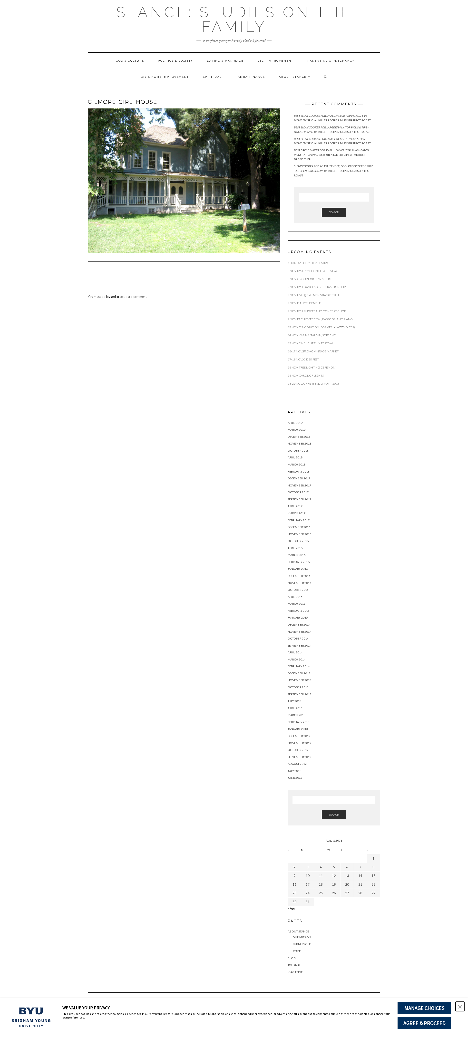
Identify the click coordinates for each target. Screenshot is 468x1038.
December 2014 (299, 624)
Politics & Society (175, 60)
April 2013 (295, 708)
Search (334, 212)
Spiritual (212, 76)
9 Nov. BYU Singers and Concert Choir (317, 311)
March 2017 (296, 513)
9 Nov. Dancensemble (304, 303)
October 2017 (298, 492)
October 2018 (298, 450)
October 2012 (298, 750)
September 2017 (299, 499)
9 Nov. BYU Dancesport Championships (317, 287)
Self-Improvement (275, 60)
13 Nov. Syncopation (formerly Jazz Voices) (321, 327)
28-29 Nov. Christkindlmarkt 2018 (313, 383)
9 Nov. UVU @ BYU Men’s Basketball (314, 295)
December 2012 (299, 736)
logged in (112, 297)
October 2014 (298, 638)
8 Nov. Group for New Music (309, 279)
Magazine (295, 972)
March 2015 (296, 603)
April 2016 (295, 548)
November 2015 (299, 583)
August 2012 (297, 764)
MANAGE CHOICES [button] (424, 1008)
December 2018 (299, 436)
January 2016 (298, 569)
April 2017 (295, 506)
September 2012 (299, 757)
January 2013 (298, 729)
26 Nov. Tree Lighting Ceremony (312, 367)
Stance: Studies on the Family (234, 19)
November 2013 (299, 680)
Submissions (301, 944)
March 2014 (296, 659)
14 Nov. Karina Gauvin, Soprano (312, 335)
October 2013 (298, 687)
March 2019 (296, 429)
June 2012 (295, 777)
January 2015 (298, 617)
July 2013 (294, 701)
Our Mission (301, 937)
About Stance (293, 76)
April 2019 (295, 423)
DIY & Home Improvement (165, 76)
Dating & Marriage (225, 60)
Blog (292, 958)
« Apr (291, 908)
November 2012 (299, 743)
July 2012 (294, 771)
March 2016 (296, 555)
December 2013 (299, 673)
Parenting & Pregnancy (330, 60)
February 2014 (299, 666)
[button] (325, 77)
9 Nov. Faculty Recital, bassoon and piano (320, 319)
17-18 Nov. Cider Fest (303, 359)
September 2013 (299, 694)
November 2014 (299, 631)
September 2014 (299, 645)
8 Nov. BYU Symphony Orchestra (312, 271)
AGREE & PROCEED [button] (424, 1023)
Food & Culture (129, 60)
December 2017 (299, 478)
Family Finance (250, 76)
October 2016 (298, 541)
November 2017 (299, 485)
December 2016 (299, 527)
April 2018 (295, 457)
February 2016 (299, 562)
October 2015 (298, 590)
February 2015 (299, 610)
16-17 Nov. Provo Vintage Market (313, 351)
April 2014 (295, 652)
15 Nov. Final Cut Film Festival (310, 343)
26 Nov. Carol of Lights (306, 375)
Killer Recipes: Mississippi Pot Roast (344, 120)
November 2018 (299, 443)
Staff (296, 951)
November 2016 (299, 534)
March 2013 (296, 715)
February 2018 (299, 471)
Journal (294, 965)
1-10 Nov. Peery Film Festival (309, 263)
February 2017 (299, 520)
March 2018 (296, 464)
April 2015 (295, 597)
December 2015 (299, 576)
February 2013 (299, 722)
